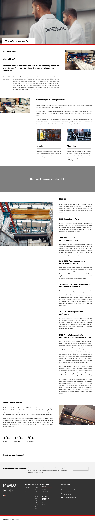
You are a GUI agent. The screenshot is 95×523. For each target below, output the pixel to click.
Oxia (36, 498)
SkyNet (26, 492)
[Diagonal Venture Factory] (7, 105)
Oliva (36, 494)
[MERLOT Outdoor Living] (10, 485)
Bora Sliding (45, 491)
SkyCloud (27, 489)
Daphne (37, 507)
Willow (36, 492)
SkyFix (26, 494)
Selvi (36, 500)
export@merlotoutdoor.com (70, 497)
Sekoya (37, 509)
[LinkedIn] (5, 490)
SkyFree (27, 487)
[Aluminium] (79, 135)
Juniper (36, 489)
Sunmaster (44, 502)
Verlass (44, 489)
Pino (36, 502)
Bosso (36, 504)
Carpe (36, 496)
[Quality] (49, 135)
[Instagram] (9, 490)
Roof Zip (44, 505)
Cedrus (36, 487)
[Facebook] (12, 490)
